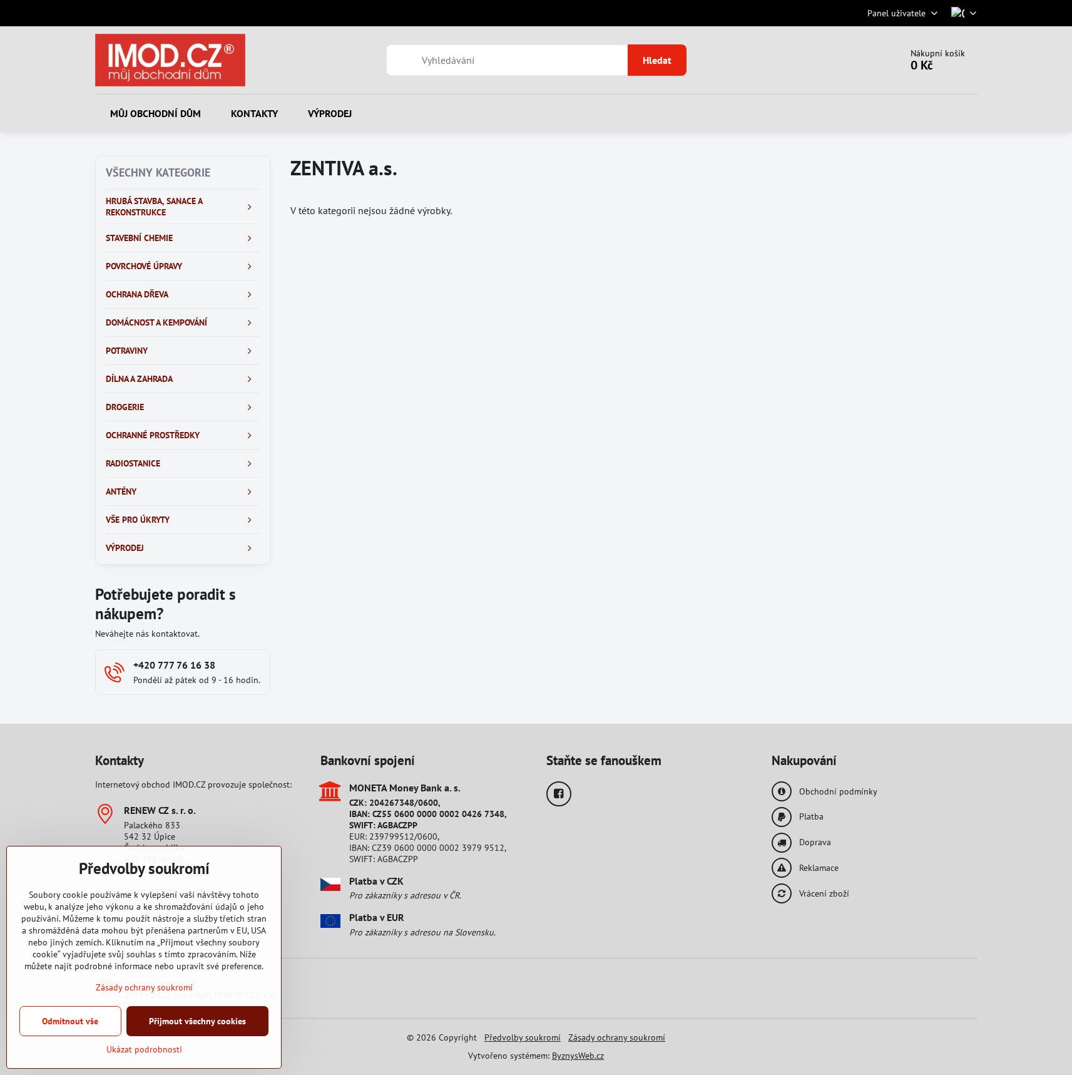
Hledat (657, 60)
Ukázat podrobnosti (144, 1049)
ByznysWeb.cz (578, 1055)
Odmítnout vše (70, 1021)
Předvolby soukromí (522, 1037)
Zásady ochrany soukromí (616, 1037)
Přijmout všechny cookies (197, 1021)
